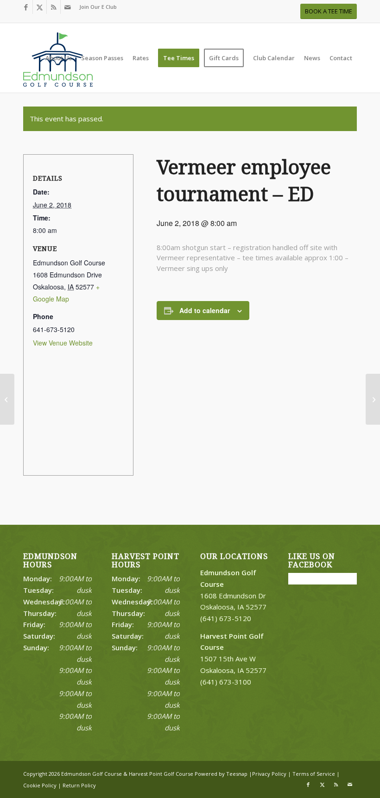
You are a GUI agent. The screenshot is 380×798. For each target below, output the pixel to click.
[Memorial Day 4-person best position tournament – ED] (7, 399)
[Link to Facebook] (25, 7)
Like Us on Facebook (311, 560)
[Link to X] (39, 7)
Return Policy (79, 785)
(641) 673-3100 (225, 681)
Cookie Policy (40, 785)
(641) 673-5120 (225, 618)
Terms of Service (313, 773)
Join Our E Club (98, 6)
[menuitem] (96, 7)
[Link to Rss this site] (53, 7)
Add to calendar (204, 310)
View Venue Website (63, 342)
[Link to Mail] (68, 7)
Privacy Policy (269, 773)
